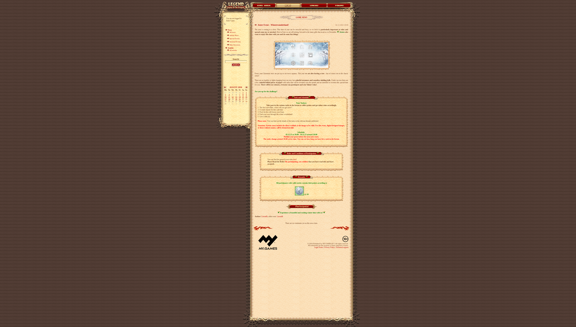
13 (236, 97)
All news (233, 32)
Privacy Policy (329, 247)
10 (225, 97)
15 (243, 97)
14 (240, 97)
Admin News (234, 35)
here (294, 159)
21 (240, 99)
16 (246, 97)
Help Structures (235, 45)
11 (229, 97)
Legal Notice (318, 247)
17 (225, 99)
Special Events (235, 38)
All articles (233, 50)
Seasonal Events (235, 42)
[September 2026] (246, 88)
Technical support (342, 247)
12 (233, 97)
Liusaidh (264, 216)
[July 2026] (225, 88)
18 (229, 99)
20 (236, 99)
